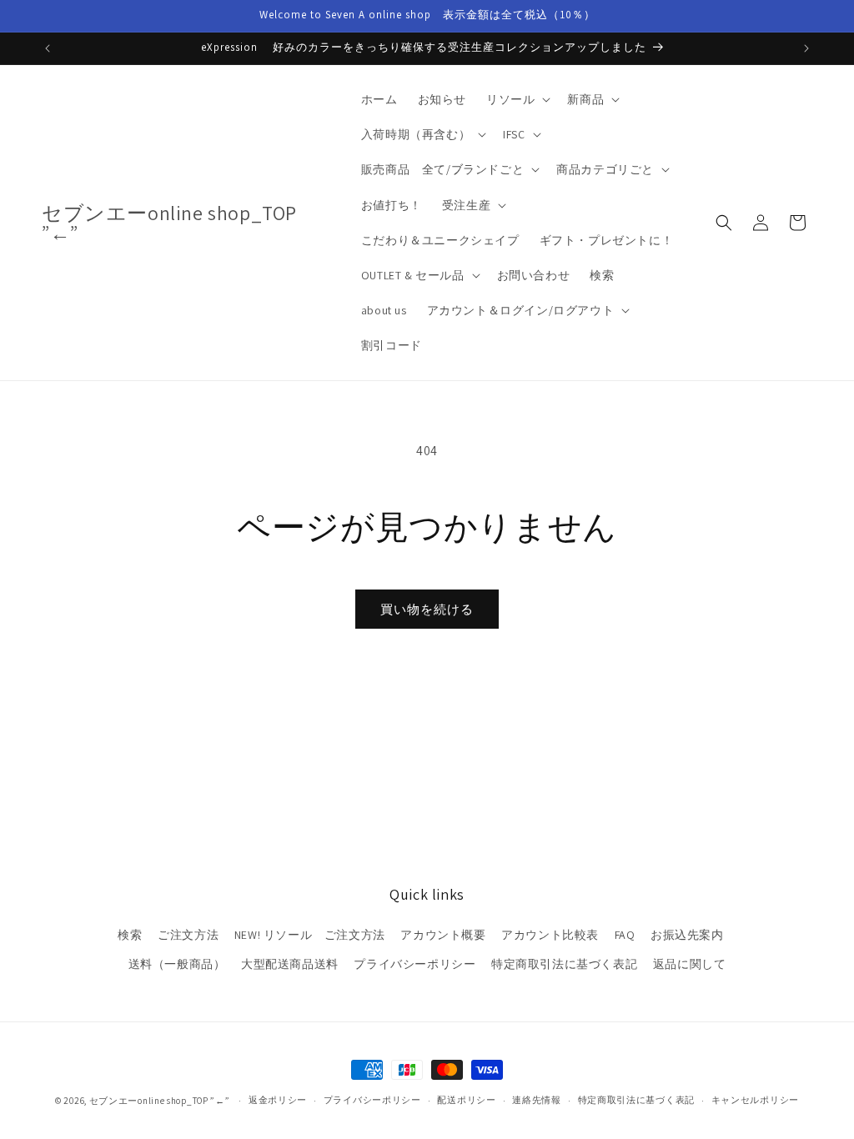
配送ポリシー (466, 1100)
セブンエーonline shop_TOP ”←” (159, 1100)
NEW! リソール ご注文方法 (309, 934)
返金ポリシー (278, 1100)
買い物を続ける (427, 609)
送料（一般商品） (177, 963)
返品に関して (689, 963)
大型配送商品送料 (290, 963)
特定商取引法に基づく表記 (564, 963)
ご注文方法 (188, 934)
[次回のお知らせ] (806, 48)
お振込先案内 (687, 934)
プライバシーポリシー (414, 963)
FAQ (625, 934)
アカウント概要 (442, 934)
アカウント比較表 (550, 934)
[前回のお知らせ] (47, 48)
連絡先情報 (536, 1100)
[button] (516, 99)
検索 (130, 934)
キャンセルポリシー (755, 1100)
